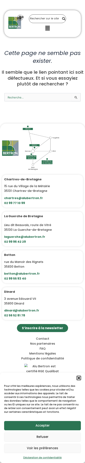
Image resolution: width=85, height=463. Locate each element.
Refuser (42, 437)
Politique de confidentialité (42, 358)
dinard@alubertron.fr (21, 310)
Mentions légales (42, 353)
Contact (42, 339)
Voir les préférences (42, 448)
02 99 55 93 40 (15, 278)
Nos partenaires (42, 344)
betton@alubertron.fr (22, 274)
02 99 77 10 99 (14, 203)
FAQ (43, 348)
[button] (79, 378)
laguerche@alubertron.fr (24, 237)
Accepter (42, 425)
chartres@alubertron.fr (23, 198)
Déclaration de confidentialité (42, 457)
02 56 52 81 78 (14, 315)
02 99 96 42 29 (15, 242)
